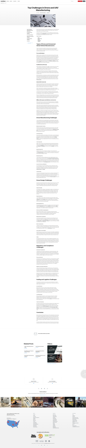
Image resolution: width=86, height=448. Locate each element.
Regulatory (39, 40)
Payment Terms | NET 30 (36, 417)
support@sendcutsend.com (76, 426)
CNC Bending (54, 418)
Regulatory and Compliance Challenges (30, 37)
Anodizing (54, 417)
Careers (34, 421)
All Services (54, 414)
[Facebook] (44, 388)
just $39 (40, 61)
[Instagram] (38, 388)
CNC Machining (55, 416)
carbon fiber (42, 145)
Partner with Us (35, 423)
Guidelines (74, 415)
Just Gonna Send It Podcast (75, 421)
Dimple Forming (55, 420)
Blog (73, 414)
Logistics (39, 41)
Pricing (34, 415)
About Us (34, 419)
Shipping (34, 418)
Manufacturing (40, 38)
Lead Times (34, 416)
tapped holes (44, 220)
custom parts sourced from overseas (53, 158)
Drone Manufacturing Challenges (29, 33)
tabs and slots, (40, 220)
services (54, 60)
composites (38, 199)
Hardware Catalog (75, 420)
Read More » (25, 348)
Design (39, 39)
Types (38, 37)
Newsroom (34, 420)
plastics (44, 199)
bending (44, 169)
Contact (34, 414)
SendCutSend (44, 33)
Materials (74, 416)
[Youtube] (41, 388)
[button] (55, 349)
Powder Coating (55, 422)
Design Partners (74, 425)
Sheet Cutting (54, 415)
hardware (48, 220)
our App (50, 298)
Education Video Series (75, 417)
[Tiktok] (47, 388)
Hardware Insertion (55, 421)
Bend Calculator (74, 419)
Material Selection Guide (75, 418)
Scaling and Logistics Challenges (29, 39)
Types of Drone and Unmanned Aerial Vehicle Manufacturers (30, 30)
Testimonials (34, 422)
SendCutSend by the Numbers (40, 346)
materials (50, 60)
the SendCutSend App (40, 152)
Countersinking (55, 419)
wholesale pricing (38, 79)
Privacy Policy (50, 228)
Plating (54, 423)
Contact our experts (53, 176)
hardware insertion (39, 169)
